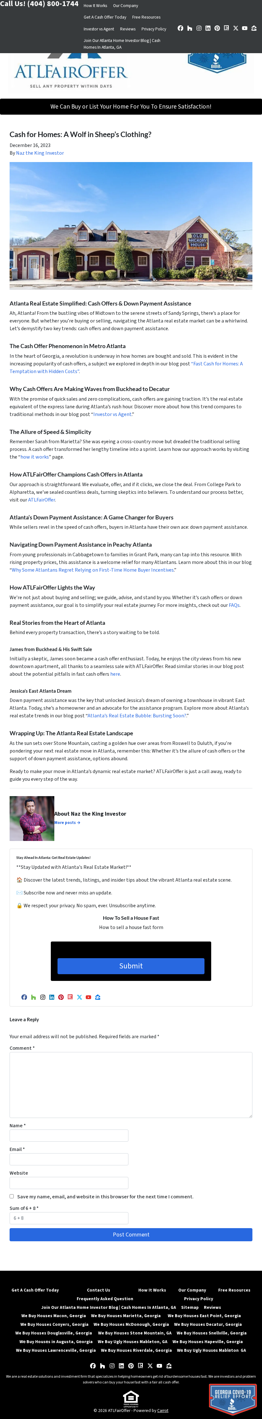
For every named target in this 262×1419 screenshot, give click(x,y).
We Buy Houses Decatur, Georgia (208, 1324)
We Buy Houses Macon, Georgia (53, 1316)
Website (19, 1173)
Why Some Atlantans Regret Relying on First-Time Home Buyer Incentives (93, 570)
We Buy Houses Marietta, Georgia (127, 1316)
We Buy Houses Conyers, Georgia (54, 1324)
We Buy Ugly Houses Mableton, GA (132, 1342)
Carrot (162, 1410)
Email (17, 1149)
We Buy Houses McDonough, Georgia (131, 1324)
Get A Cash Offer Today (105, 17)
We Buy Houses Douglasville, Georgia (54, 1333)
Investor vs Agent (99, 29)
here (115, 674)
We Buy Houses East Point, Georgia (204, 1316)
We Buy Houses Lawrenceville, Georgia (56, 1350)
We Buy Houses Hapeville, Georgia (208, 1342)
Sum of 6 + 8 (24, 1208)
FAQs (234, 605)
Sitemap (190, 1307)
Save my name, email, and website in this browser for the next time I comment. (105, 1196)
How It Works (95, 6)
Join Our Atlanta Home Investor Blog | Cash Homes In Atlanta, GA (122, 43)
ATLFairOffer (41, 499)
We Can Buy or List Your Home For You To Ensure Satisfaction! (131, 106)
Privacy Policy (154, 29)
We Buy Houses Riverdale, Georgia (136, 1350)
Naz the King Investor (40, 153)
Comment (22, 1048)
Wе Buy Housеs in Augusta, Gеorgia (56, 1342)
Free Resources (146, 17)
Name (18, 1125)
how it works (34, 457)
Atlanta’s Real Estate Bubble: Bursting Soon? (137, 715)
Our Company (125, 6)
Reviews (127, 29)
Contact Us (98, 1290)
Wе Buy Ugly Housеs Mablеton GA (211, 1350)
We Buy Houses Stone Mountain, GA (135, 1333)
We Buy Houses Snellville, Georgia (212, 1333)
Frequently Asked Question (105, 1299)
